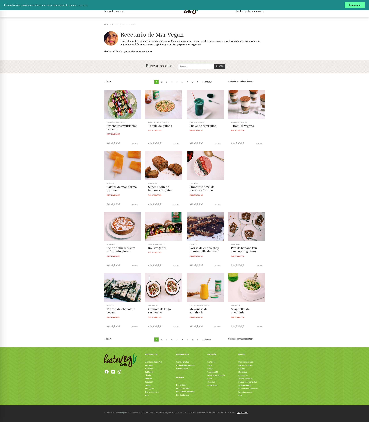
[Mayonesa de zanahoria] (205, 287)
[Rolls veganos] (163, 226)
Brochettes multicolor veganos (122, 127)
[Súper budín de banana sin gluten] (163, 165)
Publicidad (149, 372)
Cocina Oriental (244, 385)
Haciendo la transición (185, 365)
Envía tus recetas (245, 392)
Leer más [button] (82, 5)
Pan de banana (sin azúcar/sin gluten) (244, 249)
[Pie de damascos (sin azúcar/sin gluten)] (122, 226)
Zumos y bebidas (245, 379)
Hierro (210, 369)
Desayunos (243, 375)
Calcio (209, 365)
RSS (147, 395)
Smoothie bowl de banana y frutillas (202, 188)
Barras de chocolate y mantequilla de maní (204, 249)
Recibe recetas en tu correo (250, 11)
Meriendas (242, 372)
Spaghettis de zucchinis (240, 310)
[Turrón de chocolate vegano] (122, 287)
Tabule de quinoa (160, 126)
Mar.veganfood (113, 134)
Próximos (207, 82)
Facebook (149, 382)
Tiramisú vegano (242, 126)
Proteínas (211, 362)
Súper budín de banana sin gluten (160, 188)
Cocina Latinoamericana (248, 389)
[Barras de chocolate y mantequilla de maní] (205, 226)
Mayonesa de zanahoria (199, 310)
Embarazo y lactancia (216, 375)
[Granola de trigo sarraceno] (163, 287)
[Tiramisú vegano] (246, 104)
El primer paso (182, 354)
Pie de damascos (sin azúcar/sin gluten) (121, 249)
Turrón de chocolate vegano (121, 310)
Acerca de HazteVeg (153, 362)
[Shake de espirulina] (205, 104)
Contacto (149, 365)
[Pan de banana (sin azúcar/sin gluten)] (246, 226)
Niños (209, 379)
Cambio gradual (182, 362)
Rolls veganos (157, 248)
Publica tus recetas (114, 11)
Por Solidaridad (182, 395)
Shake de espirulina (203, 126)
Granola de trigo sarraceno (159, 310)
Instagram (149, 389)
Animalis (148, 379)
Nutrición (211, 354)
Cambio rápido (182, 369)
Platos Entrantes (245, 365)
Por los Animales (183, 388)
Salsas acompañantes (247, 382)
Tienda (148, 375)
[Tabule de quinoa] (163, 104)
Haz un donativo (152, 392)
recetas (115, 25)
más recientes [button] (246, 81)
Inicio (106, 25)
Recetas (241, 354)
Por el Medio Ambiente (185, 392)
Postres (241, 369)
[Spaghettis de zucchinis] (246, 287)
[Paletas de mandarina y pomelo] (122, 165)
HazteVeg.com (151, 354)
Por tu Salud (181, 385)
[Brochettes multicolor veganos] (122, 104)
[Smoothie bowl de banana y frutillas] (205, 165)
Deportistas (212, 385)
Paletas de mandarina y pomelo (122, 188)
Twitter (148, 385)
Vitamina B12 (212, 372)
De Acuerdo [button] (354, 5)
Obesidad (211, 382)
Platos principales (245, 362)
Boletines (149, 369)
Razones (180, 377)
